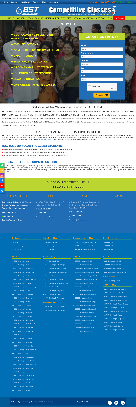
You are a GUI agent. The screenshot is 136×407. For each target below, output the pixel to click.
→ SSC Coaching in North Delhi (22, 320)
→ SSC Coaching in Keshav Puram (23, 276)
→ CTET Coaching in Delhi (51, 261)
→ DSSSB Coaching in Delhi (82, 261)
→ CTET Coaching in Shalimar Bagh (54, 268)
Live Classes (119, 18)
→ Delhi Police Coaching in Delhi (53, 306)
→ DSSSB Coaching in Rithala (83, 331)
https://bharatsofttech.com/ (68, 187)
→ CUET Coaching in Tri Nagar (113, 307)
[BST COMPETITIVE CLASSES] (2, 165)
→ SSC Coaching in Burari (21, 302)
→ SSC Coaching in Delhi (20, 261)
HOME (11, 18)
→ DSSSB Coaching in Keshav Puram (85, 268)
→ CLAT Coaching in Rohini (112, 265)
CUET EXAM (100, 18)
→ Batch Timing (17, 246)
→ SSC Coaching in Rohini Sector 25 (24, 364)
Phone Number (87, 53)
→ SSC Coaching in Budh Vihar (22, 368)
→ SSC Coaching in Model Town (23, 357)
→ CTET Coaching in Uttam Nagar (54, 265)
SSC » (30, 18)
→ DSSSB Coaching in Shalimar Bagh (85, 279)
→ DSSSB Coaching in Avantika (83, 313)
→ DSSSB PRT (108, 249)
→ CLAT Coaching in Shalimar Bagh (115, 272)
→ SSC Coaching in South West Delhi (24, 324)
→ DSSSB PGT (108, 242)
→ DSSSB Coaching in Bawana (83, 327)
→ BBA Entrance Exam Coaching (84, 246)
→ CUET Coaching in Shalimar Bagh (115, 296)
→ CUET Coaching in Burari (112, 322)
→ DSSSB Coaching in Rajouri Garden (85, 276)
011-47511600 (101, 1)
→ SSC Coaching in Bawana (21, 309)
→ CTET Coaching (49, 249)
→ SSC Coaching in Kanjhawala (22, 294)
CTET (69, 18)
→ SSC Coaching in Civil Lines (22, 353)
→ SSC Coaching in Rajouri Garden (24, 279)
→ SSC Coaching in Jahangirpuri (23, 375)
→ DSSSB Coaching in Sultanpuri (84, 320)
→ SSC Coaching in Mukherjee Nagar (24, 287)
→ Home (15, 242)
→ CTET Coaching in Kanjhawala (53, 290)
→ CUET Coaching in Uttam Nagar (114, 293)
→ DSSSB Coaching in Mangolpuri (84, 309)
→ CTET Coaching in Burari (52, 294)
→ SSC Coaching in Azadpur (21, 372)
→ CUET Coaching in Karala (112, 315)
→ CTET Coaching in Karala (52, 287)
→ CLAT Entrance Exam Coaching (84, 242)
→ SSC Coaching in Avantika (21, 335)
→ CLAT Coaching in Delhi (112, 261)
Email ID (84, 60)
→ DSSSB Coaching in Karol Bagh (84, 302)
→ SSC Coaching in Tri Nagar (22, 283)
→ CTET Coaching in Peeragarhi (53, 298)
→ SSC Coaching (48, 246)
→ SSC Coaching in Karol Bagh (22, 298)
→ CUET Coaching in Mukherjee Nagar (116, 311)
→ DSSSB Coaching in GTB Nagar (84, 324)
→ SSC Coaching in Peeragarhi (22, 305)
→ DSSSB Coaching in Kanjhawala (84, 294)
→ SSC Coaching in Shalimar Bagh (23, 272)
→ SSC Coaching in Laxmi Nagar (23, 379)
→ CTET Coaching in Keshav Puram (55, 272)
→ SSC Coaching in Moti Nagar (22, 386)
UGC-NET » (21, 18)
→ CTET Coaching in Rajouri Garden (55, 276)
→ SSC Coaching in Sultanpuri (22, 342)
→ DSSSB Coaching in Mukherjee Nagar (86, 272)
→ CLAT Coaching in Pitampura (113, 268)
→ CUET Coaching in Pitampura (113, 330)
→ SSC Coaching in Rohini (21, 265)
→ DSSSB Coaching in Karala (83, 290)
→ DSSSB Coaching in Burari (82, 298)
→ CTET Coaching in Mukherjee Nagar (55, 283)
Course (84, 68)
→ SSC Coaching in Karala (21, 290)
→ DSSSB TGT (108, 246)
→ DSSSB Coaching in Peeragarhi (84, 305)
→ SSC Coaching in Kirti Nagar (22, 383)
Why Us (36, 2)
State (83, 76)
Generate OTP (101, 95)
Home (5, 2)
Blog (44, 2)
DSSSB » (77, 18)
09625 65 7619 (123, 1)
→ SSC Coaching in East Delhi (22, 316)
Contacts (14, 2)
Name (83, 45)
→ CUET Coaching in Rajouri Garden (115, 304)
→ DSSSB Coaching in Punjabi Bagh (85, 316)
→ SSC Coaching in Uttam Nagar (23, 268)
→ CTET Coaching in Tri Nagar (53, 279)
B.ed (110, 18)
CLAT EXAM (88, 18)
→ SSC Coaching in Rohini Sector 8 (24, 349)
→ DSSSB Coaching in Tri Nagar (83, 283)
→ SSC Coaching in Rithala (21, 390)
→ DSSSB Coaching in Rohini (82, 265)
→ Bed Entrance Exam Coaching (84, 249)
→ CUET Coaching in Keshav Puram (115, 300)
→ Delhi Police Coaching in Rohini (54, 310)
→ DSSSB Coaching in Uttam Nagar (85, 287)
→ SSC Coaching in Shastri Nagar (23, 346)
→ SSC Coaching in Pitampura (22, 313)
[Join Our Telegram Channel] (2, 190)
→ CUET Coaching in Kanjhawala (114, 319)
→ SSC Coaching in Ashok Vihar (23, 361)
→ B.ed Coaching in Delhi (111, 281)
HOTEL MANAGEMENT (55, 18)
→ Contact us (16, 249)
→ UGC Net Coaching (50, 242)
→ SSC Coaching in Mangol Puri (22, 331)
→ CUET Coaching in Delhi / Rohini (114, 289)
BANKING (39, 18)
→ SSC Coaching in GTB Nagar (22, 338)
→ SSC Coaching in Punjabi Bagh (23, 327)
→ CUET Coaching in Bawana (113, 326)
